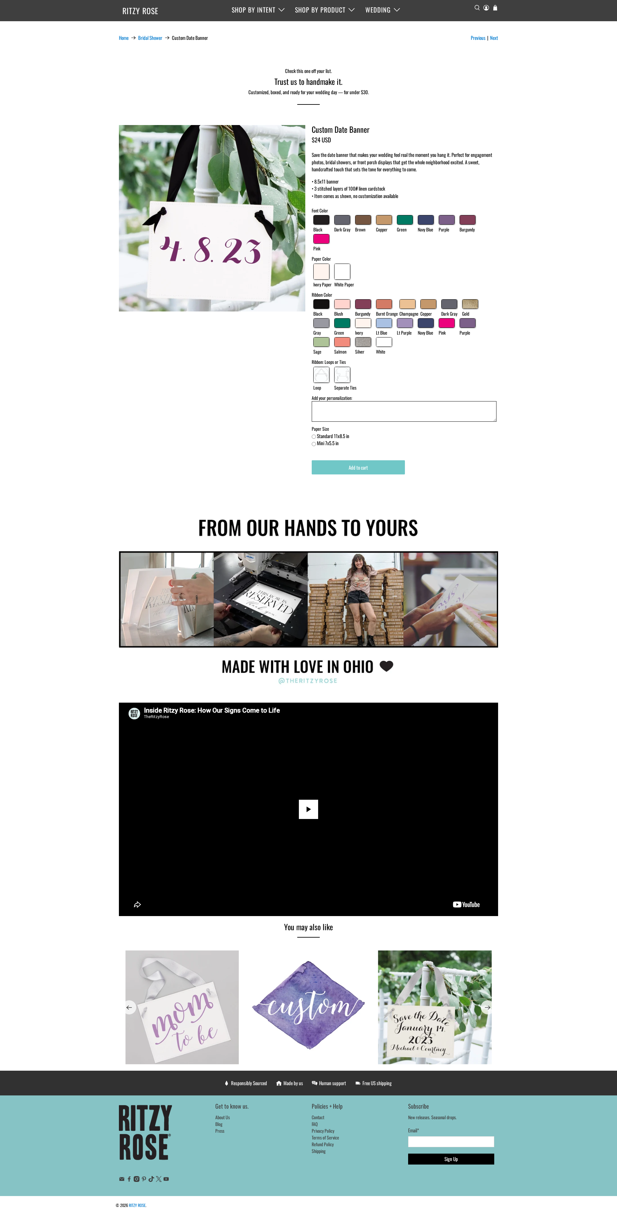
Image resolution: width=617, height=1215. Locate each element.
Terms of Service (325, 1137)
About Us (222, 1117)
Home (124, 37)
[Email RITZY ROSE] (122, 1179)
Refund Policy (323, 1144)
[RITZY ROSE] (146, 1135)
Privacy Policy (323, 1130)
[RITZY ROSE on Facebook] (129, 1179)
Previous (478, 37)
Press (219, 1130)
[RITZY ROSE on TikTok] (151, 1179)
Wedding (378, 9)
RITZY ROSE (140, 10)
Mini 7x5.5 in (328, 442)
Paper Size (320, 428)
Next (494, 37)
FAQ (315, 1123)
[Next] (488, 1007)
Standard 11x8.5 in (333, 435)
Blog (218, 1123)
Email (413, 1130)
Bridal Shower (150, 37)
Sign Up (451, 1158)
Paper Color (321, 258)
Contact (318, 1117)
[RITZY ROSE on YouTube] (166, 1179)
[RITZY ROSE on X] (159, 1179)
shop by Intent (253, 9)
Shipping (319, 1151)
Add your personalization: (332, 397)
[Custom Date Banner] (212, 218)
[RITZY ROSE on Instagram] (136, 1179)
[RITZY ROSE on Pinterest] (144, 1179)
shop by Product (320, 9)
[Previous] (129, 1007)
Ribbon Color (322, 294)
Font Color (320, 210)
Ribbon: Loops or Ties (329, 361)
